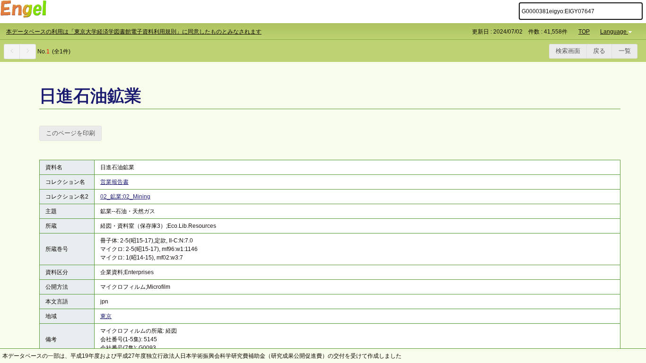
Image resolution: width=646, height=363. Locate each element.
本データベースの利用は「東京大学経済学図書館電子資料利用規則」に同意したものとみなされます (134, 31)
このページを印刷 (70, 133)
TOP (584, 31)
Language (613, 31)
